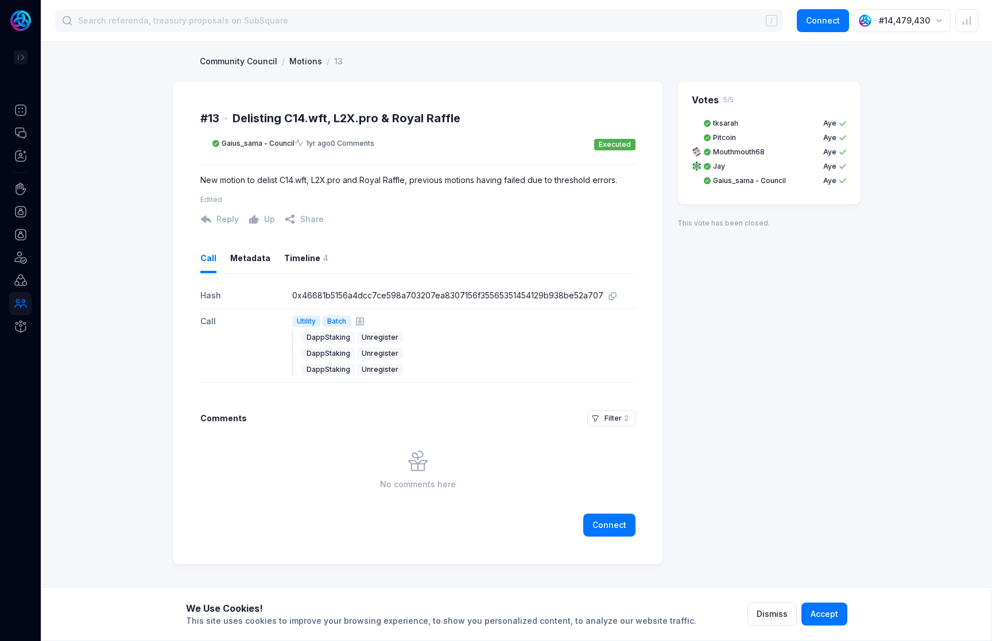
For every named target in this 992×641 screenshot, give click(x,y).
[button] (20, 110)
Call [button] (208, 258)
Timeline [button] (306, 258)
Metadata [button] (250, 258)
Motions (305, 61)
